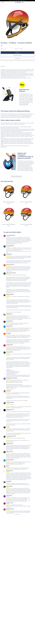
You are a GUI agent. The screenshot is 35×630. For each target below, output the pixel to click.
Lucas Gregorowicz (10, 235)
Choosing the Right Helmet (16, 176)
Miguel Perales (9, 443)
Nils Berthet (9, 481)
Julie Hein (8, 390)
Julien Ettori (9, 254)
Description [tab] (3, 66)
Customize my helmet (17, 55)
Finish (16, 48)
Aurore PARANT (9, 344)
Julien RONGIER (9, 321)
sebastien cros (9, 470)
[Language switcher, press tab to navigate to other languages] (3, 2)
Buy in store (17, 58)
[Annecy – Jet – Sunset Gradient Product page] (26, 192)
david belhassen (9, 459)
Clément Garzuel (10, 402)
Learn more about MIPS (23, 104)
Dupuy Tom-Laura (10, 264)
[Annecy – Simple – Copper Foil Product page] (9, 192)
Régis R (7, 465)
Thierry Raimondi (10, 294)
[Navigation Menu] (1, 2)
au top (7, 426)
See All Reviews (17, 514)
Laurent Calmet (9, 502)
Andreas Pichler (10, 409)
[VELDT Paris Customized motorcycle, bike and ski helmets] (17, 2)
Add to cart (17, 52)
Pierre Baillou (9, 313)
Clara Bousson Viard (11, 436)
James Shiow (9, 495)
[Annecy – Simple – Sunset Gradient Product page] (9, 214)
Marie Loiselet (9, 486)
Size (2, 48)
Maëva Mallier (9, 451)
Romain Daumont (10, 508)
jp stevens (8, 333)
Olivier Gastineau (10, 245)
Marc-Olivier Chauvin (11, 272)
